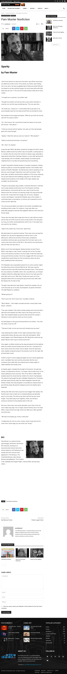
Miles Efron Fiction (57, 38)
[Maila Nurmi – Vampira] (4, 640)
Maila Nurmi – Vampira (13, 638)
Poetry (32, 556)
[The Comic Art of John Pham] (26, 628)
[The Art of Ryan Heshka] (26, 640)
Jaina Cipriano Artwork (13, 632)
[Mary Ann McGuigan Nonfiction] (22, 553)
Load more (55, 44)
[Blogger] (47, 656)
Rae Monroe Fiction (6, 520)
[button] (64, 8)
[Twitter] (60, 1)
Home (2, 13)
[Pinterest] (22, 28)
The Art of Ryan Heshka (36, 638)
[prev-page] (2, 565)
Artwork (3, 556)
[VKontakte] (47, 660)
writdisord (7, 24)
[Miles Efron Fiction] (49, 39)
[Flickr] (55, 656)
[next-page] (5, 565)
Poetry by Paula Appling (35, 559)
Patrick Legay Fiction (37, 520)
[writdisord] (2, 24)
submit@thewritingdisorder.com (32, 664)
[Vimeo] (62, 1)
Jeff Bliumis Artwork (6, 559)
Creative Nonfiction (10, 13)
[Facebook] (55, 1)
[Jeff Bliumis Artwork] (7, 553)
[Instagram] (58, 1)
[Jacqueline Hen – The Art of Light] (4, 628)
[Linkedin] (63, 656)
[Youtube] (65, 1)
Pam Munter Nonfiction (11, 501)
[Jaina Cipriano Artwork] (4, 634)
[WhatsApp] (26, 28)
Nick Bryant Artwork (35, 632)
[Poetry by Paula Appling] (36, 553)
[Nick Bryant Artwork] (26, 634)
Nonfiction (13, 15)
